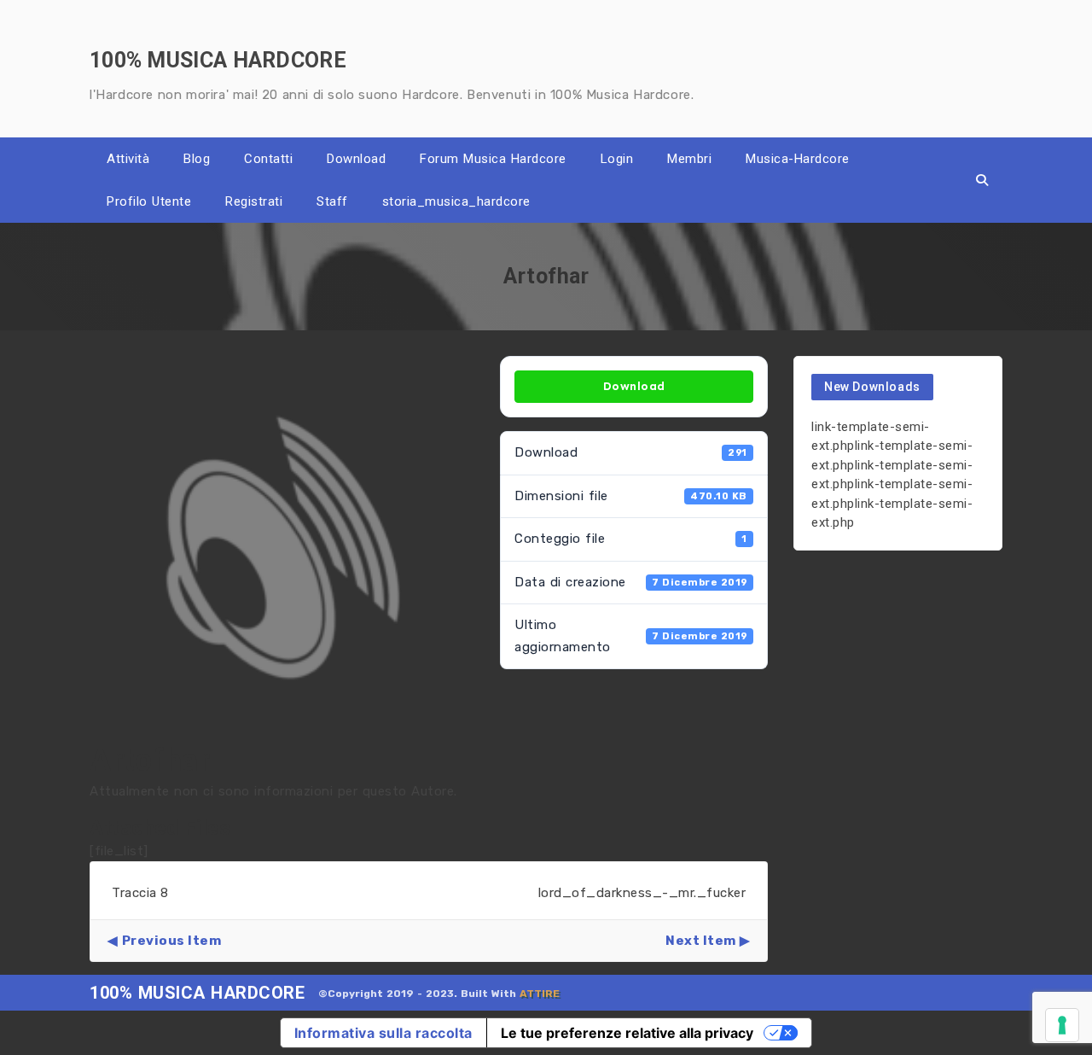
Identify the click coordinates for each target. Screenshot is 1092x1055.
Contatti (268, 158)
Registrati (253, 201)
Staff (332, 201)
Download (356, 158)
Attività (128, 158)
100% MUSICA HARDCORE (197, 992)
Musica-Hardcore (798, 158)
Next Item (700, 940)
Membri (689, 158)
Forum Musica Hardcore (493, 158)
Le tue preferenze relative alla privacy (627, 1032)
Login (617, 158)
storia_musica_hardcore (456, 201)
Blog (196, 158)
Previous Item (171, 940)
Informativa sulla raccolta (383, 1032)
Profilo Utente (149, 201)
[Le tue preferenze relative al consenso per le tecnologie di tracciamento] (1062, 1025)
